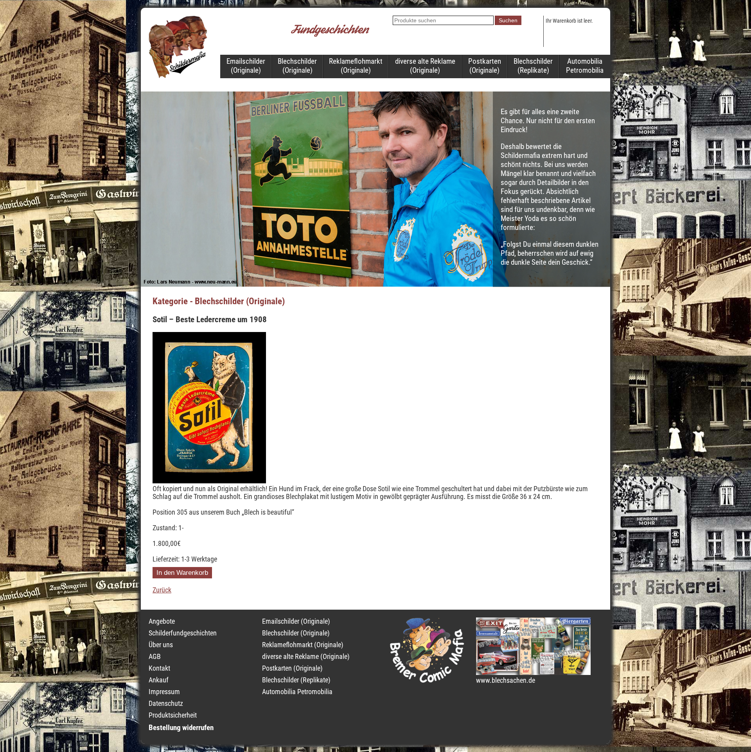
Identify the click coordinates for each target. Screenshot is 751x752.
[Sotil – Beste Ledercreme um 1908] (209, 481)
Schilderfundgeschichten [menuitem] (183, 633)
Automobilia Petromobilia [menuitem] (585, 66)
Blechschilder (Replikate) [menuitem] (533, 66)
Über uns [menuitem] (161, 645)
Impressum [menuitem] (164, 692)
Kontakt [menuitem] (159, 668)
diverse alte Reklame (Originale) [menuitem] (425, 66)
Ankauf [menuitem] (159, 680)
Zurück (162, 590)
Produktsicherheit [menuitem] (173, 715)
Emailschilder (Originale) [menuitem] (245, 66)
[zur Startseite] (178, 76)
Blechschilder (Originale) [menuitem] (297, 66)
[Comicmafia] (427, 680)
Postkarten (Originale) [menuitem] (484, 66)
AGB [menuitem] (155, 656)
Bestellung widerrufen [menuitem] (181, 727)
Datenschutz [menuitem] (166, 703)
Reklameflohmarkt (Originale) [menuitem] (356, 66)
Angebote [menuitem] (162, 621)
